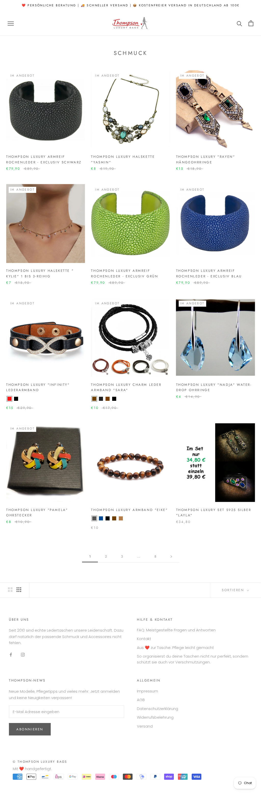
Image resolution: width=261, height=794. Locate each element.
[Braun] (94, 399)
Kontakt (144, 638)
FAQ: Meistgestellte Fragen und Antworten (176, 630)
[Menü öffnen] (11, 23)
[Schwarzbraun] (101, 399)
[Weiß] (121, 399)
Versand (145, 726)
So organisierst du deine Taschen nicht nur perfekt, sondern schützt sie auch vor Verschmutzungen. (192, 659)
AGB (141, 699)
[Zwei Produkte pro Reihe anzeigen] (10, 589)
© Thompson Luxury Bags (40, 761)
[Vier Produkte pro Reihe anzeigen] (19, 589)
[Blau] (101, 518)
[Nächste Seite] (171, 556)
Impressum (147, 691)
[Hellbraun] (121, 518)
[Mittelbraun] (108, 399)
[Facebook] (11, 654)
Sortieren (234, 590)
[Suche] (239, 23)
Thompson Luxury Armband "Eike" (129, 509)
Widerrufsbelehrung (155, 717)
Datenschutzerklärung (157, 708)
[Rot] (9, 399)
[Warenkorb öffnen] (251, 23)
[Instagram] (23, 654)
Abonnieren (29, 729)
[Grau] (94, 518)
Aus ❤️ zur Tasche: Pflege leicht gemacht (175, 647)
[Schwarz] (16, 399)
